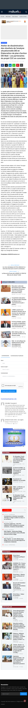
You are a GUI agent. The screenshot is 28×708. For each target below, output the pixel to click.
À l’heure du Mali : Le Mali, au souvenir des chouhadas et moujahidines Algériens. (19, 470)
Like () (16, 416)
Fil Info (2, 16)
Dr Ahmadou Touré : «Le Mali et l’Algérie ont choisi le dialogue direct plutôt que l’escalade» (19, 459)
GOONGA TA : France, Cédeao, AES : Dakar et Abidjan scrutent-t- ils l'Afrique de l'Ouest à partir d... (19, 566)
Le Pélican (15, 491)
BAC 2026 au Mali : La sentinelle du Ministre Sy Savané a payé (19, 333)
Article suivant (13, 271)
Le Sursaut (14, 336)
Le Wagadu (14, 328)
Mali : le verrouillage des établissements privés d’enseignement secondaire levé (18, 343)
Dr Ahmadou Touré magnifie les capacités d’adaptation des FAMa (19, 497)
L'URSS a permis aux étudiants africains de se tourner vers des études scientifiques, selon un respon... (19, 313)
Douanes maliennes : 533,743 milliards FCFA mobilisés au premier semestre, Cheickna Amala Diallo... (14, 525)
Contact (3, 704)
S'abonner (23, 694)
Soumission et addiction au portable (19, 479)
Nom (2, 360)
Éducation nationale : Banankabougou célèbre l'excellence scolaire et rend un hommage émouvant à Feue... (19, 289)
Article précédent (14, 265)
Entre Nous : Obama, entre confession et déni (19, 576)
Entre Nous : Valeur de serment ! (18, 594)
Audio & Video (23, 16)
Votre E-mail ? (4, 366)
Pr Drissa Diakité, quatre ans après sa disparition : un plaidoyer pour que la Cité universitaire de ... (19, 324)
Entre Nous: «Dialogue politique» (19, 556)
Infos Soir (13, 294)
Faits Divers (15, 16)
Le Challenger (15, 558)
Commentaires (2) (8, 399)
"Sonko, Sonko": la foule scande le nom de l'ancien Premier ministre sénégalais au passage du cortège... (19, 648)
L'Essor (14, 463)
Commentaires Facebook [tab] (17, 355)
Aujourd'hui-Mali (16, 570)
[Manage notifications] (25, 701)
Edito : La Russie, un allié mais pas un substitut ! (19, 488)
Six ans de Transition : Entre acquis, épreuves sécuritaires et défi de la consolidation (19, 585)
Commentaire (4, 373)
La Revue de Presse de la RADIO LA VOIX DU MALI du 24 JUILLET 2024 (14, 274)
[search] (26, 12)
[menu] (2, 12)
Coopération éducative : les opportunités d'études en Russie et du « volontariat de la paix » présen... (19, 301)
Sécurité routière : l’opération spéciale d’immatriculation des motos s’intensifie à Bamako (19, 626)
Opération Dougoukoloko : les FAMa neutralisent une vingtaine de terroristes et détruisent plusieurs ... (19, 660)
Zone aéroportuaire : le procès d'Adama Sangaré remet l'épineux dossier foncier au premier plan (19, 614)
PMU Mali (8, 16)
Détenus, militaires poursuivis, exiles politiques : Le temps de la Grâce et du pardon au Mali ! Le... (19, 636)
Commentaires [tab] (5, 355)
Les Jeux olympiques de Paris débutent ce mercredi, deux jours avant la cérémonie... (14, 267)
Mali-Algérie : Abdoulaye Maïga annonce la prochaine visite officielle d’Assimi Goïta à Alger (14, 533)
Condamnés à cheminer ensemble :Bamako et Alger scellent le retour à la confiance (14, 517)
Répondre (11, 416)
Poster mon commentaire (8, 391)
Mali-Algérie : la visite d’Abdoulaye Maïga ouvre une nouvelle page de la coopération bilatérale (14, 540)
